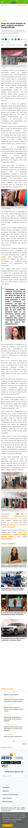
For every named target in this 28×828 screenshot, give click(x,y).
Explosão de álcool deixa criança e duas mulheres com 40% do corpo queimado (13, 728)
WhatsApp (13, 525)
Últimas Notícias (7, 689)
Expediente (6, 787)
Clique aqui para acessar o (14, 534)
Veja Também (8, 544)
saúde (3, 257)
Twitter (14, 518)
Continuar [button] (7, 825)
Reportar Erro (8, 801)
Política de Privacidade (10, 794)
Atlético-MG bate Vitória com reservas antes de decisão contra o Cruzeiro (13, 709)
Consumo (4, 20)
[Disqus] (14, 664)
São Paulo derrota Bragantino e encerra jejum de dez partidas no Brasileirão (13, 719)
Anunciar (6, 791)
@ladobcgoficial (20, 516)
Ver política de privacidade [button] (9, 821)
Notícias (24, 743)
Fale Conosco (7, 798)
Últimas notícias (22, 5)
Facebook (5, 518)
